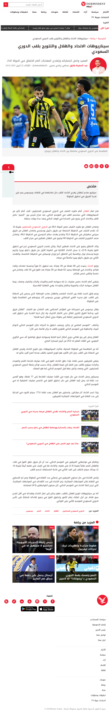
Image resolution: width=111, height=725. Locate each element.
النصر (39, 511)
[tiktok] (14, 601)
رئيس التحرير (101, 629)
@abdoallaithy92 (39, 65)
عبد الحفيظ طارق (78, 65)
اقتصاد (75, 12)
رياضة (44, 12)
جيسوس (29, 511)
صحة (34, 12)
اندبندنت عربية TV (100, 17)
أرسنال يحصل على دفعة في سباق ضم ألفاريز (36, 577)
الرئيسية (102, 38)
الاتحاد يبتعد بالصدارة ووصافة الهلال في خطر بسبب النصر (50, 427)
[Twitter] (45, 601)
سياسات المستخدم (98, 619)
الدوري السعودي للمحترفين (35, 227)
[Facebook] (53, 601)
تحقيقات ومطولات (19, 12)
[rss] (6, 601)
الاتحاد (89, 266)
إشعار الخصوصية (99, 624)
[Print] (86, 166)
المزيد (106, 22)
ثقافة (65, 12)
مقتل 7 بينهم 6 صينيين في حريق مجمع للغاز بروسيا (61, 28)
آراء (85, 12)
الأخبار (106, 12)
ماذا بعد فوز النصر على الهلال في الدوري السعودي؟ (52, 443)
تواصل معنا (101, 635)
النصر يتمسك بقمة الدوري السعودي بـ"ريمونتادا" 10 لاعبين (77, 577)
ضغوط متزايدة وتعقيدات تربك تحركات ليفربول (79, 547)
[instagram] (37, 601)
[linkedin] (22, 601)
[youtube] (29, 601)
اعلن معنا (102, 640)
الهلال (85, 211)
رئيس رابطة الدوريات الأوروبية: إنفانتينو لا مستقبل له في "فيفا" (34, 546)
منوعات (54, 12)
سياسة (95, 12)
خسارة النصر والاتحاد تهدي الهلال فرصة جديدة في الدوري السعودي (50, 413)
